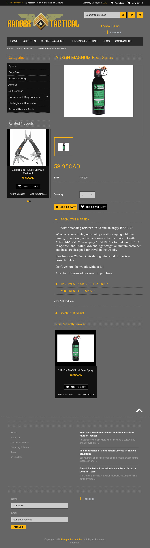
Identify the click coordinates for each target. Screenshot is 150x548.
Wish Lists (119, 3)
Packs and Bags (17, 78)
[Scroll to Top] (138, 411)
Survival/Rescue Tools (21, 109)
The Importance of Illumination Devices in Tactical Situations (108, 452)
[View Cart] (140, 15)
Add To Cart (30, 186)
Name (14, 498)
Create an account (54, 3)
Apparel (12, 66)
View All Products (64, 300)
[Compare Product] (131, 15)
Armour (12, 84)
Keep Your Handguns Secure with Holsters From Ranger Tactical (107, 434)
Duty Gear (14, 72)
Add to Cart (68, 207)
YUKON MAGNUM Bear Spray (75, 370)
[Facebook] (114, 32)
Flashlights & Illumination (22, 103)
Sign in (40, 3)
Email (14, 513)
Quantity (58, 194)
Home (10, 48)
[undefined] (98, 116)
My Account (30, 3)
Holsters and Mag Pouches (24, 97)
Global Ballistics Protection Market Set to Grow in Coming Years (108, 470)
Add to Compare (38, 194)
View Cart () (137, 3)
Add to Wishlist (17, 194)
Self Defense (25, 48)
